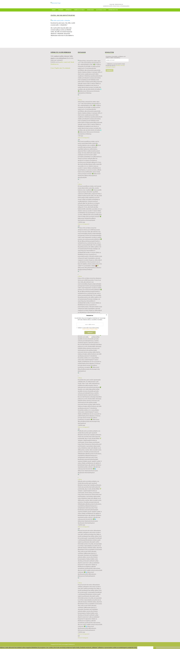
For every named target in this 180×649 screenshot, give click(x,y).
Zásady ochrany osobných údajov (90, 329)
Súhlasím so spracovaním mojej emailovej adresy (88, 327)
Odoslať (90, 332)
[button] (90, 315)
